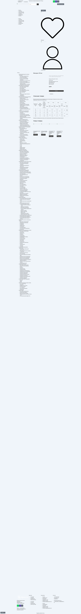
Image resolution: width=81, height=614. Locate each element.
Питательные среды (23, 286)
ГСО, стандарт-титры (23, 283)
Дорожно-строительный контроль (24, 120)
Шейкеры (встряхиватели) (23, 194)
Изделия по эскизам (23, 210)
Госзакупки (20, 22)
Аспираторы (21, 112)
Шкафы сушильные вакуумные (24, 195)
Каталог (20, 10)
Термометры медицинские (23, 273)
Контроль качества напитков (24, 135)
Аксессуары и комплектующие (24, 86)
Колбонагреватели (22, 181)
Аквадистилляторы (22, 98)
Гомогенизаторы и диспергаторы (24, 177)
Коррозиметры (22, 239)
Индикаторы (21, 284)
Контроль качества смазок (23, 81)
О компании (20, 19)
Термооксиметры (22, 244)
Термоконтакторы (22, 268)
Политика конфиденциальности (47, 601)
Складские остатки (21, 21)
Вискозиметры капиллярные (25, 207)
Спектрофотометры (23, 227)
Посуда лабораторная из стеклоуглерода (25, 215)
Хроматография (21, 290)
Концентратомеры (22, 238)
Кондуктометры (22, 237)
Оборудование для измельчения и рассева (25, 161)
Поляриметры (22, 224)
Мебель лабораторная (22, 137)
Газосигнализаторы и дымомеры (24, 114)
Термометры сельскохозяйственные (25, 276)
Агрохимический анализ (23, 128)
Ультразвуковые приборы (23, 190)
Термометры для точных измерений (25, 271)
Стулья (21, 145)
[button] (28, 17)
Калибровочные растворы (23, 285)
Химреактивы (22, 289)
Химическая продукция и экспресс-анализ (25, 282)
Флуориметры (22, 229)
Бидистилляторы (22, 100)
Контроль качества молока (24, 134)
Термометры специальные (23, 275)
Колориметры (22, 223)
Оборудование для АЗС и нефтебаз (25, 84)
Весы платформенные (23, 91)
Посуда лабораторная (22, 197)
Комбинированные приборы (24, 236)
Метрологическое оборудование (24, 258)
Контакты (20, 15)
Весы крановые (22, 88)
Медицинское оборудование (23, 150)
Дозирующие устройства (23, 178)
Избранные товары (45, 600)
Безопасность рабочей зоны (24, 252)
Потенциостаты (22, 241)
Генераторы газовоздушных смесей (25, 115)
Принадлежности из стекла (24, 213)
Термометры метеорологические (24, 274)
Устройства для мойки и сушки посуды (25, 191)
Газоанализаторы (22, 113)
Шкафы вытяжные (22, 147)
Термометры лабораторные (24, 272)
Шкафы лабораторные (23, 149)
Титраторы (21, 245)
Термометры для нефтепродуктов (24, 270)
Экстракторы (22, 196)
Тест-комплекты (22, 287)
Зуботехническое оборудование (24, 152)
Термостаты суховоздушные (24, 189)
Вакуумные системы (23, 101)
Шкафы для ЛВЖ (22, 148)
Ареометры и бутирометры (24, 206)
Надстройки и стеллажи (23, 142)
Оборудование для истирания (24, 167)
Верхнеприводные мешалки (24, 174)
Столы (21, 144)
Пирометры (21, 267)
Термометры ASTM (22, 269)
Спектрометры (22, 226)
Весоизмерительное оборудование (24, 85)
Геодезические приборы (23, 121)
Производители (21, 23)
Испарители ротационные (23, 180)
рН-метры (21, 243)
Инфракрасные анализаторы (24, 222)
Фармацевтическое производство (25, 158)
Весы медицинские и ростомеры (24, 90)
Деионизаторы (22, 102)
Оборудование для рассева (24, 168)
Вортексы (21, 175)
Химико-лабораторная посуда (25, 214)
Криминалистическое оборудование (25, 256)
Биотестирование (22, 253)
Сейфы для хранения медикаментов (25, 143)
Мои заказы (44, 598)
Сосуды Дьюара (22, 136)
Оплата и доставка (21, 20)
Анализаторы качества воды (24, 97)
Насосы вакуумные (22, 103)
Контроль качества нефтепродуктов (25, 80)
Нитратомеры (22, 240)
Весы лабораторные (23, 89)
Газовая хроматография (23, 292)
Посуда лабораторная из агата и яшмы (25, 198)
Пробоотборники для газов (24, 119)
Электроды (21, 246)
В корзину (35, 134)
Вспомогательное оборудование (24, 176)
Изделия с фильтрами (24, 211)
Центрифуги (21, 192)
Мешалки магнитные (23, 182)
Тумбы (21, 146)
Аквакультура (22, 129)
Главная (50, 75)
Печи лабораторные (23, 184)
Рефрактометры (22, 225)
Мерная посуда (23, 212)
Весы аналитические (23, 87)
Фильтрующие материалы (23, 288)
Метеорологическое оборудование (25, 257)
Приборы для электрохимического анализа (25, 230)
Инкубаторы (21, 179)
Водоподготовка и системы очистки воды (25, 96)
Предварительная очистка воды (24, 104)
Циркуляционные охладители (24, 193)
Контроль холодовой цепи (23, 153)
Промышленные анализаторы (24, 242)
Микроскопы (21, 183)
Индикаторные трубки (23, 116)
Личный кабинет (45, 604)
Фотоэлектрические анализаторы (24, 228)
